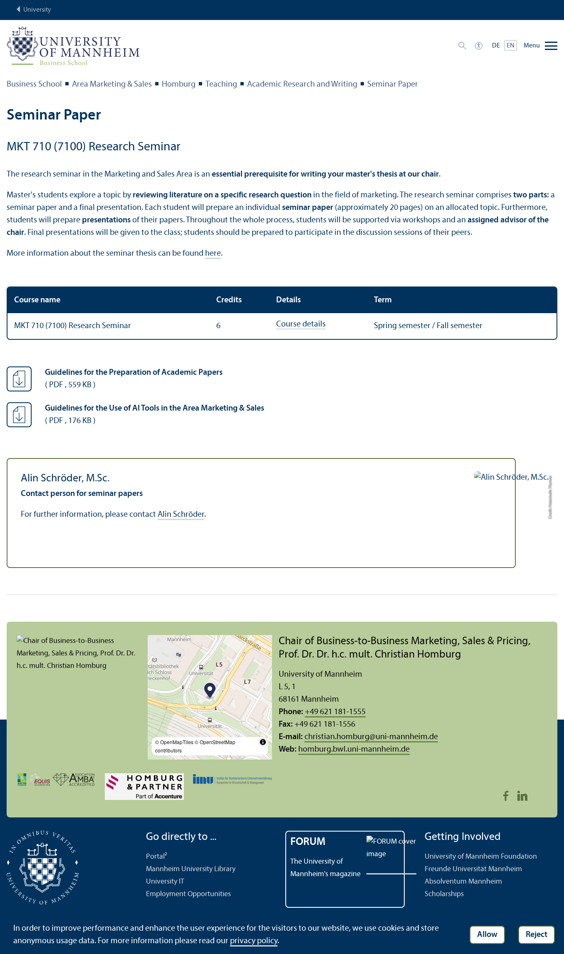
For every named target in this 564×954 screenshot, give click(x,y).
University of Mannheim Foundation (481, 857)
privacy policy (253, 941)
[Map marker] (209, 691)
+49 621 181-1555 (335, 712)
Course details (301, 324)
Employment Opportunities (188, 894)
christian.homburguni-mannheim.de (371, 737)
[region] (282, 313)
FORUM (308, 842)
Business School (34, 84)
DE (496, 45)
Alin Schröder (181, 515)
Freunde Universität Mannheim (473, 869)
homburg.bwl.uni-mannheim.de (354, 749)
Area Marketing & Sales (112, 84)
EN (511, 45)
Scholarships (444, 894)
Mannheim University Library (190, 869)
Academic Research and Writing (302, 84)
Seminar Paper (392, 84)
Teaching (221, 84)
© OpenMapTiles (174, 741)
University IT (165, 882)
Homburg (178, 84)
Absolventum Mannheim (463, 882)
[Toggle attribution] (263, 742)
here (213, 253)
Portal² (156, 857)
